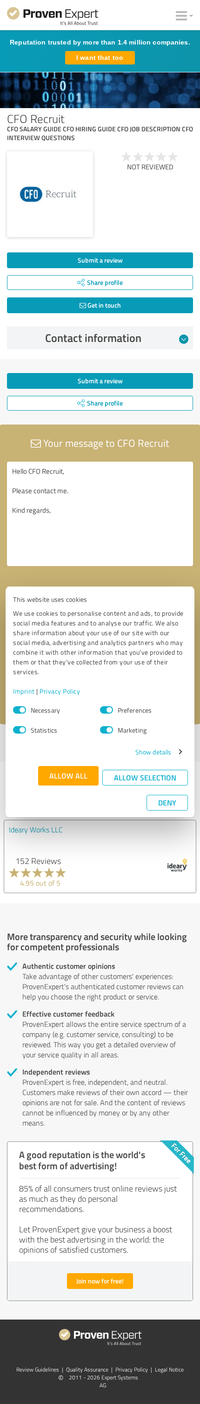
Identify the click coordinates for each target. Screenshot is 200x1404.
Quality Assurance (87, 1369)
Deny (167, 802)
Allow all (68, 775)
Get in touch (103, 305)
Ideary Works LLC (36, 829)
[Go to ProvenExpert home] (52, 17)
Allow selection (145, 777)
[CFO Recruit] (50, 194)
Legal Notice (169, 1369)
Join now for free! (100, 1280)
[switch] (106, 710)
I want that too (99, 57)
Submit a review (100, 260)
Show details (153, 751)
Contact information (93, 338)
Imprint (24, 691)
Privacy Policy (60, 691)
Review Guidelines (37, 1369)
